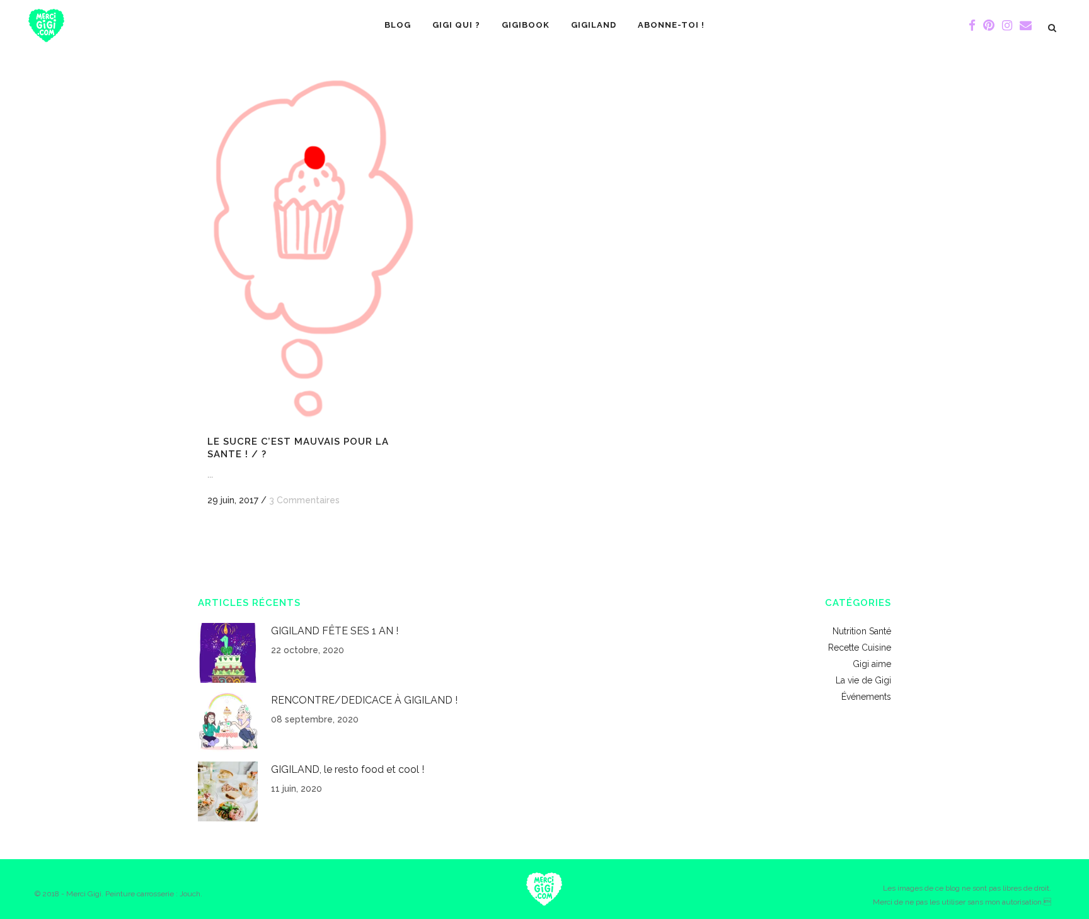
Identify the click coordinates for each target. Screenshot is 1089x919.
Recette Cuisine (859, 647)
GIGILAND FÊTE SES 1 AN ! (334, 631)
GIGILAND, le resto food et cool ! (347, 769)
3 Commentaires (304, 500)
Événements (866, 697)
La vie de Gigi (863, 680)
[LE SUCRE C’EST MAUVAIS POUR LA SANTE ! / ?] (305, 252)
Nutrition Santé (862, 631)
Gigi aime (872, 664)
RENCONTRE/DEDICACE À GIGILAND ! (364, 700)
